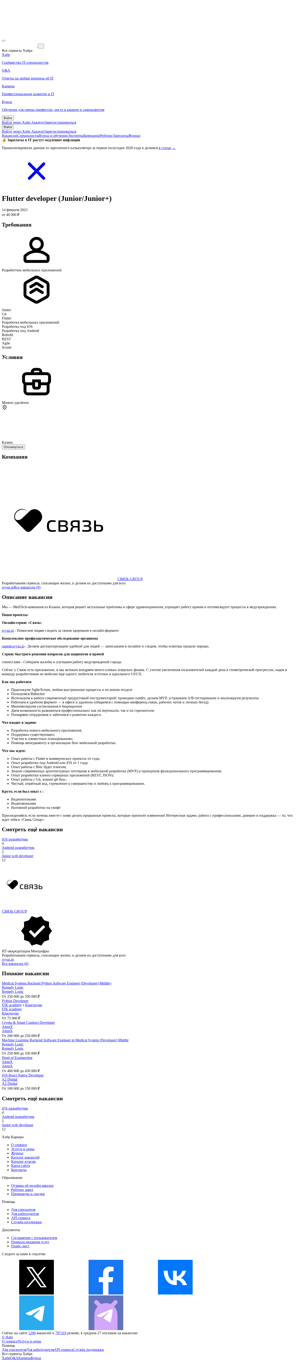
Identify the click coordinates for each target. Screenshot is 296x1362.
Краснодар (33, 1005)
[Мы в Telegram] (36, 1329)
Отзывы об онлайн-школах (32, 1185)
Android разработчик (18, 848)
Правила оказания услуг (30, 1242)
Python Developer (15, 1001)
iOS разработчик (15, 839)
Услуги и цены (22, 1149)
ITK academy (12, 1005)
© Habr (7, 1337)
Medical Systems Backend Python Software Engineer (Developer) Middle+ (57, 983)
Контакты (19, 1170)
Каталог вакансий (25, 1157)
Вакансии (9, 136)
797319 (60, 1333)
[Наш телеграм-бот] (106, 1329)
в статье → (167, 148)
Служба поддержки (26, 1222)
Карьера (24, 1358)
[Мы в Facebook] (106, 1293)
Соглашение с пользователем (34, 1238)
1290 (32, 1333)
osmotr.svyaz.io (13, 646)
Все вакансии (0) (27, 587)
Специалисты (28, 136)
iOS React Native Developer (23, 1075)
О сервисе (19, 1145)
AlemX (7, 1027)
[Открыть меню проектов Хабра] (4, 40)
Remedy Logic (13, 987)
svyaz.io (8, 587)
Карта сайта (20, 1166)
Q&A (14, 1358)
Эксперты (75, 136)
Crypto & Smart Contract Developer (28, 1023)
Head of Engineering (17, 1058)
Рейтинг (106, 136)
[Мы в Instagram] (244, 1293)
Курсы (36, 1358)
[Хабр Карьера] (20, 46)
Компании (91, 136)
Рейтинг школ (22, 1190)
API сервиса (20, 1218)
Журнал (134, 136)
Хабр (6, 1358)
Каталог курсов (23, 1161)
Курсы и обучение (53, 136)
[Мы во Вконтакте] (175, 1293)
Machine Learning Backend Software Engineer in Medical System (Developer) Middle (65, 1040)
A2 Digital (9, 1079)
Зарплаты (120, 136)
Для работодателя (25, 1214)
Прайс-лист (20, 1246)
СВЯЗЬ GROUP (130, 579)
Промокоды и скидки (28, 1194)
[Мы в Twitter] (36, 1293)
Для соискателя (23, 1210)
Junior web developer (17, 856)
